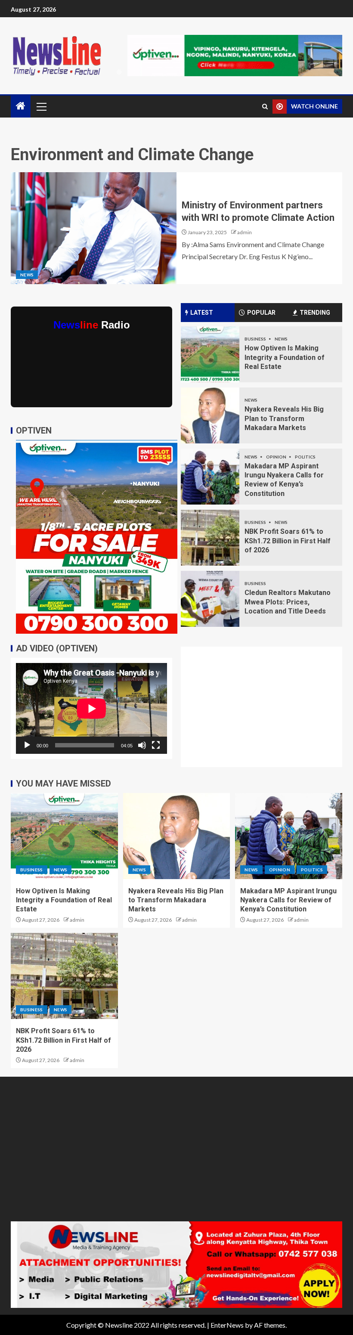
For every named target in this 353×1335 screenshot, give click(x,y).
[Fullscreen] (156, 745)
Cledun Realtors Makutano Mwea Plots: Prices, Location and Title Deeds (288, 602)
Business (256, 338)
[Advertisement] (266, 712)
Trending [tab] (315, 312)
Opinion (276, 456)
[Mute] (142, 745)
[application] (91, 708)
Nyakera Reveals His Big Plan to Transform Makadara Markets (284, 418)
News (27, 274)
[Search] (265, 106)
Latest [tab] (201, 312)
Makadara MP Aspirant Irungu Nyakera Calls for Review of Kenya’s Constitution (288, 900)
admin (244, 232)
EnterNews (227, 1325)
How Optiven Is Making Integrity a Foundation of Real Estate (285, 357)
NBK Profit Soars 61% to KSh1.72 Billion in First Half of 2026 (288, 540)
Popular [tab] (261, 312)
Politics (305, 456)
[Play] (27, 745)
